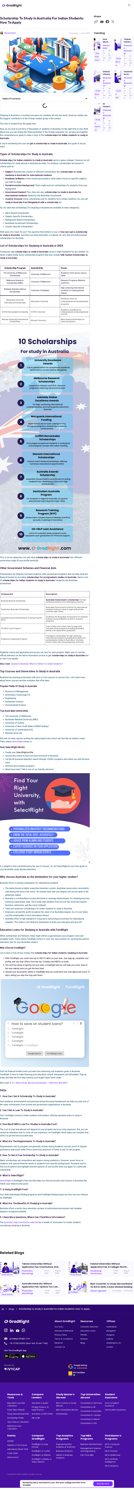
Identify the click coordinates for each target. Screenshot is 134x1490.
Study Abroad (118, 62)
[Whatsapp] (24, 1330)
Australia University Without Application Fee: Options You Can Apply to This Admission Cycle (40, 1286)
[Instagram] (6, 1330)
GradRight (74, 1292)
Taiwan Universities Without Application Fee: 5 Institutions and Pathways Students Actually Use (40, 1267)
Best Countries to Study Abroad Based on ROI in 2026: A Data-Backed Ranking (111, 1285)
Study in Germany (97, 125)
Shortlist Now (103, 1483)
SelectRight (5, 1180)
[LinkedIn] (12, 1330)
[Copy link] (96, 22)
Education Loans (97, 56)
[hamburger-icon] (129, 5)
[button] (86, 98)
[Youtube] (18, 1330)
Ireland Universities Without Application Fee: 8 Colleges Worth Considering (108, 1267)
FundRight (40, 972)
